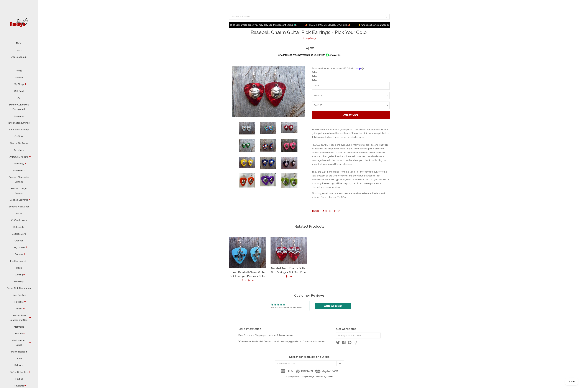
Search (19, 77)
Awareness (19, 170)
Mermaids (19, 326)
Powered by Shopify (324, 377)
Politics (19, 379)
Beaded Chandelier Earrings (19, 179)
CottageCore (19, 234)
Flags (19, 268)
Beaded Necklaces (19, 206)
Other (19, 358)
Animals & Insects (19, 156)
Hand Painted (19, 295)
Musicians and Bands (18, 342)
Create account (18, 57)
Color (314, 72)
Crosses (19, 240)
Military (19, 333)
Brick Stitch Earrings (19, 122)
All (19, 98)
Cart (20, 43)
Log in (19, 50)
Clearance (18, 116)
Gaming (19, 274)
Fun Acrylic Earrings (18, 129)
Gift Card (19, 91)
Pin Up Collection (19, 372)
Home (19, 70)
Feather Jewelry (19, 261)
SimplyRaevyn (309, 38)
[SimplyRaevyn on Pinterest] (350, 343)
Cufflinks (19, 136)
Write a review (333, 305)
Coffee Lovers (19, 220)
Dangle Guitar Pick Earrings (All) (19, 107)
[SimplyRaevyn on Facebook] (344, 343)
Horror (18, 308)
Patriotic (18, 365)
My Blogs (19, 84)
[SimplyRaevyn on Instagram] (355, 343)
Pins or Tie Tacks (19, 143)
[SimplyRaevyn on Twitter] (338, 343)
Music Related (19, 351)
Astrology (19, 163)
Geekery (19, 281)
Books (19, 213)
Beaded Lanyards (19, 200)
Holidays (19, 302)
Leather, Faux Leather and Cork (19, 317)
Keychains (18, 150)
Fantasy (19, 254)
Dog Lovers (19, 247)
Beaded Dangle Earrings (19, 190)
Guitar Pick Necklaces (19, 288)
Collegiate (19, 227)
